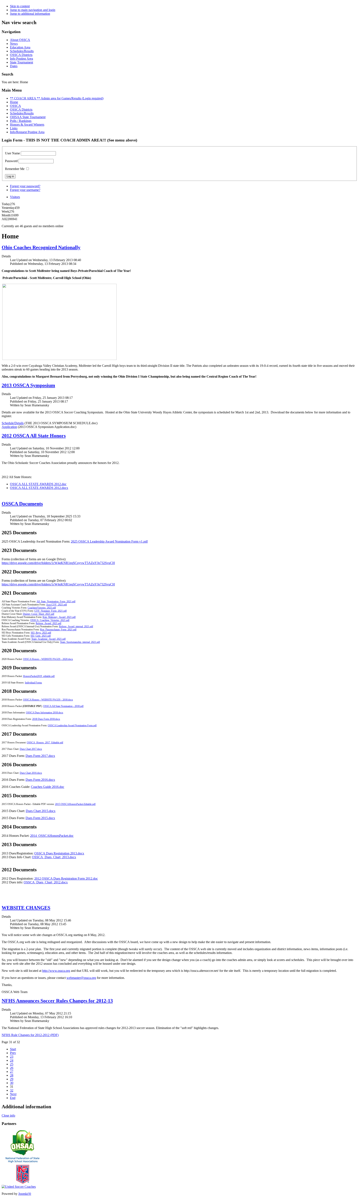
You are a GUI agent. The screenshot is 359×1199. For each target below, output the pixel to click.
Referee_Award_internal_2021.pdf (76, 626)
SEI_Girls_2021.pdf (41, 635)
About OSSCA (20, 40)
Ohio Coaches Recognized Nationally (41, 247)
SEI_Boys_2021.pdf (41, 632)
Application (9, 427)
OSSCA (15, 106)
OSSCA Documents (22, 503)
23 (11, 1056)
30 (11, 1083)
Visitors (15, 197)
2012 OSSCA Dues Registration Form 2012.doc (66, 878)
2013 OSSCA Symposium (28, 385)
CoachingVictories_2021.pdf (42, 607)
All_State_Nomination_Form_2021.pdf (56, 601)
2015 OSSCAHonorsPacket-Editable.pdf (75, 804)
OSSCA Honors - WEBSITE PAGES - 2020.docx (48, 659)
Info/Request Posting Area (27, 132)
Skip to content (20, 6)
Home (14, 102)
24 (11, 1060)
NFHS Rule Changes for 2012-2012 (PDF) (30, 1035)
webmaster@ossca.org (81, 978)
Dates (13, 66)
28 (11, 1075)
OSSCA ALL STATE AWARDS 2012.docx (39, 488)
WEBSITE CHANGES (26, 907)
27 (11, 1071)
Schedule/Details (13, 423)
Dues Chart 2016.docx (31, 772)
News (14, 43)
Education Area (20, 47)
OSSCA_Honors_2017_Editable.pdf (45, 742)
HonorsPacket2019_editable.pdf (39, 676)
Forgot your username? (25, 190)
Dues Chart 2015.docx (40, 811)
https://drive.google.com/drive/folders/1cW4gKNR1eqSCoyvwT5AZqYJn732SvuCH (58, 563)
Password (11, 161)
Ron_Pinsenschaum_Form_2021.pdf (58, 629)
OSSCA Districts (21, 55)
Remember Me (15, 169)
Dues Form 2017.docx (40, 756)
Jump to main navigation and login (32, 10)
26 (11, 1068)
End (12, 1098)
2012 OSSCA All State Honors (34, 435)
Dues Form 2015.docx (40, 818)
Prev (13, 1053)
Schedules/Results (22, 51)
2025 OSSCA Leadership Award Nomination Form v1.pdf (109, 541)
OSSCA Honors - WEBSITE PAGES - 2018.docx (48, 699)
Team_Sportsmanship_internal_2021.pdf (80, 642)
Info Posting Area (21, 58)
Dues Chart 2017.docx (31, 749)
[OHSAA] (22, 1154)
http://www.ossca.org (56, 970)
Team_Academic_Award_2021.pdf (48, 638)
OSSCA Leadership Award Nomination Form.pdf (72, 725)
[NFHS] (22, 1183)
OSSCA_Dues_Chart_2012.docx (46, 882)
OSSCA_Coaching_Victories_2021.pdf (49, 620)
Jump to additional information (30, 13)
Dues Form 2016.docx (40, 779)
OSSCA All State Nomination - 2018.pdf (63, 706)
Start (13, 1049)
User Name (12, 153)
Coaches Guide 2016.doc (47, 787)
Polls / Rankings (20, 121)
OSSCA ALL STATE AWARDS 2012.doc (38, 484)
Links (13, 128)
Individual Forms (33, 682)
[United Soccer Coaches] (19, 1186)
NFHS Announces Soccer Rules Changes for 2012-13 (57, 1000)
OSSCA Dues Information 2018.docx (44, 712)
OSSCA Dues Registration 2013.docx (59, 853)
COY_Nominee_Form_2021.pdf (50, 610)
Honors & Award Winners (27, 124)
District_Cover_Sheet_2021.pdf (38, 614)
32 (11, 1090)
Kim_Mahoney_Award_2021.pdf (59, 617)
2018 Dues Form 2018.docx (46, 719)
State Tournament (21, 62)
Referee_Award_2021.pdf (48, 623)
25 (11, 1064)
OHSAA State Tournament (27, 117)
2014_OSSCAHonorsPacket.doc (52, 835)
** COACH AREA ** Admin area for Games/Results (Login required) (56, 98)
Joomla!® (24, 1193)
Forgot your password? (25, 186)
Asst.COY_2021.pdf (56, 604)
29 (11, 1079)
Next (13, 1094)
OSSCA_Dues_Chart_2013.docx (54, 857)
